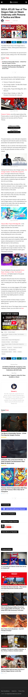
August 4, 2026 (5, 632)
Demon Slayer (11, 332)
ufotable (19, 351)
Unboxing (4, 604)
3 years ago (15, 20)
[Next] (15, 72)
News (3, 484)
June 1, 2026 (4, 652)
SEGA (14, 351)
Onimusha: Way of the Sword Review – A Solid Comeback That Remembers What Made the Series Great (14, 67)
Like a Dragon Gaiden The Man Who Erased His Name (13, 344)
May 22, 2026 (4, 673)
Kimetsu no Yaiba (6, 342)
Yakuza (3, 353)
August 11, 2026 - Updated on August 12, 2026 (11, 612)
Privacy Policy (22, 691)
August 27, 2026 (5, 570)
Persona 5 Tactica (18, 347)
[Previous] (13, 72)
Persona (4, 347)
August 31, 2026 (5, 493)
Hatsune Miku (5, 337)
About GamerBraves (5, 691)
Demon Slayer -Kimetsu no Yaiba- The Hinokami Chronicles (13, 335)
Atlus (5, 332)
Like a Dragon (14, 342)
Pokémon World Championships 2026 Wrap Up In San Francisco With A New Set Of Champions (14, 489)
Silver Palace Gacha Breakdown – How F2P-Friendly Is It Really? (12, 629)
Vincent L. (8, 20)
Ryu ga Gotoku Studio (7, 351)
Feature (4, 563)
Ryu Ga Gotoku (12, 349)
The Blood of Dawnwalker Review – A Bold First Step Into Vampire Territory (14, 62)
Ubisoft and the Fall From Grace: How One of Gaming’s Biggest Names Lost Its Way (12, 670)
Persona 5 (9, 347)
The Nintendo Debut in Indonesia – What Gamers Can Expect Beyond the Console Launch (14, 587)
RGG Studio (4, 349)
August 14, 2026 (5, 590)
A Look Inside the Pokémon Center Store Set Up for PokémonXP (13, 567)
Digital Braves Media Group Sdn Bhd (14, 693)
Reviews (4, 430)
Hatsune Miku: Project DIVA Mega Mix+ (11, 339)
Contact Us (14, 691)
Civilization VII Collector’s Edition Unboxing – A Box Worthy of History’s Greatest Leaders (13, 650)
